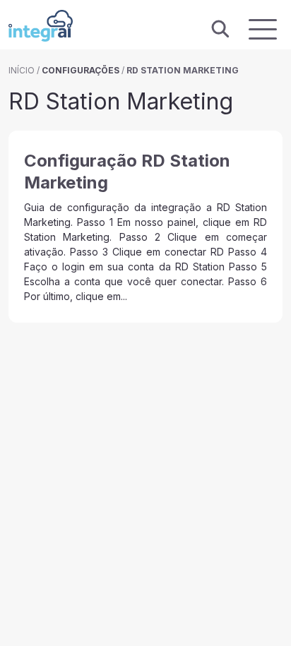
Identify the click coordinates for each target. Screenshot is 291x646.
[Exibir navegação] (263, 29)
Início (21, 70)
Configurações (80, 70)
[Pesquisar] (220, 29)
